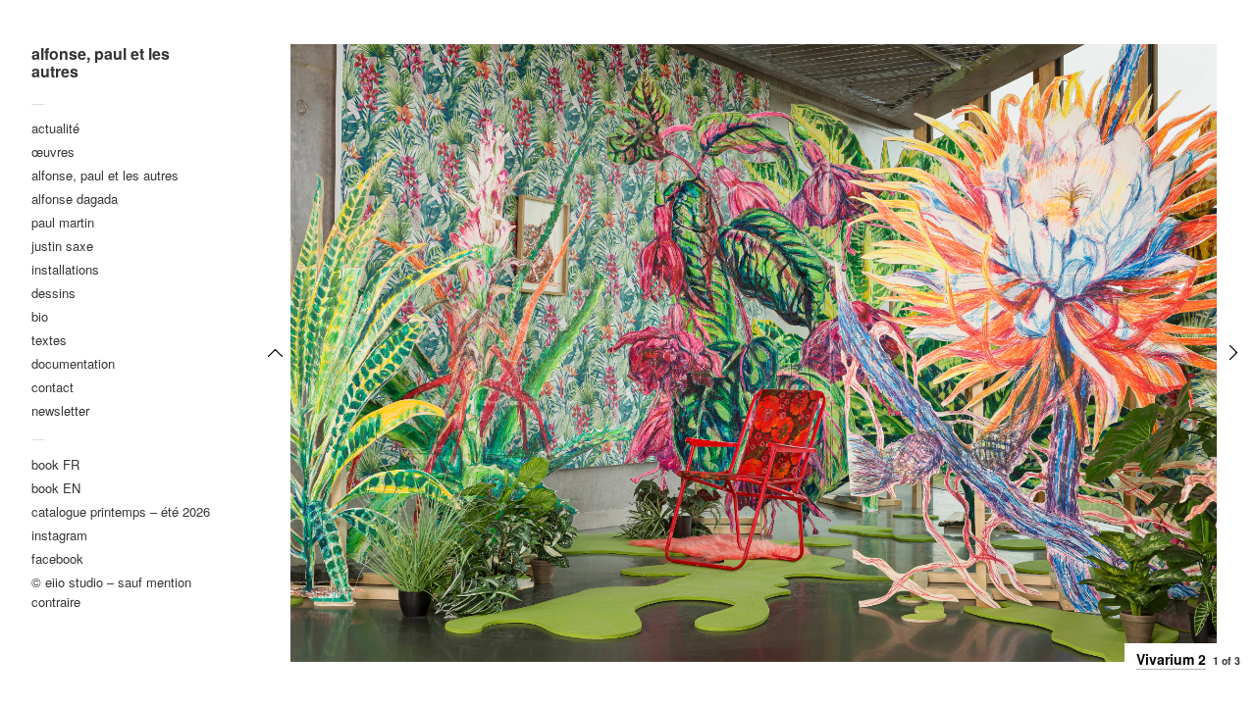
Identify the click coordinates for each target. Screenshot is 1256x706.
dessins (53, 292)
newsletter (60, 410)
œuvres (53, 151)
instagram (59, 535)
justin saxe (62, 245)
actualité (55, 128)
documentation (73, 363)
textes (49, 339)
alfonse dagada (74, 198)
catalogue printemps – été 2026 (120, 511)
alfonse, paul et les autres (100, 62)
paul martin (62, 222)
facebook (57, 558)
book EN (55, 488)
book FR (55, 464)
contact (52, 387)
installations (65, 269)
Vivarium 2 (1171, 659)
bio (39, 316)
